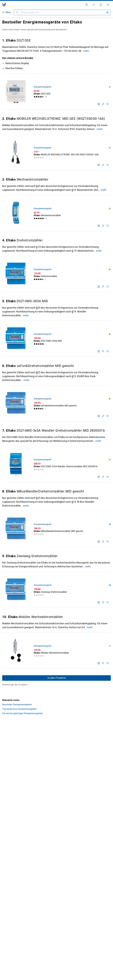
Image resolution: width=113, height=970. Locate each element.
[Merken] (103, 104)
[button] (69, 29)
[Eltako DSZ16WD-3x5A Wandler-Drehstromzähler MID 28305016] (56, 464)
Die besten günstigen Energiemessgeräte (22, 713)
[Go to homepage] (4, 4)
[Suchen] (17, 12)
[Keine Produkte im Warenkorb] (108, 4)
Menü (8, 12)
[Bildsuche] (107, 12)
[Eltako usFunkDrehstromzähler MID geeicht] (56, 403)
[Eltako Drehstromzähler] (56, 274)
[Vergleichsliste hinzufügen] (98, 104)
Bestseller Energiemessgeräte (17, 704)
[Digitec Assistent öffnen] (101, 4)
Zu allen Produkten (56, 678)
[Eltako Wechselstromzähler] (56, 213)
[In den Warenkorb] (107, 104)
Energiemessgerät (43, 87)
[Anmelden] (93, 4)
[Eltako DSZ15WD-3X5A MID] (56, 339)
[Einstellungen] (86, 4)
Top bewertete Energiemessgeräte (19, 709)
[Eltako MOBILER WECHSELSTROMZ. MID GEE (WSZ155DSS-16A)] (56, 152)
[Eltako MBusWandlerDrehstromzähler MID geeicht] (56, 529)
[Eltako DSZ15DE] (56, 92)
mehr (86, 50)
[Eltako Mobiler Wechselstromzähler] (56, 651)
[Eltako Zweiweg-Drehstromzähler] (56, 590)
